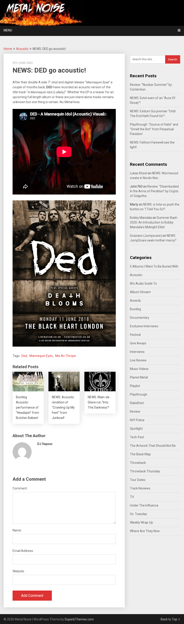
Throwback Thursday (145, 471)
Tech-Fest (137, 437)
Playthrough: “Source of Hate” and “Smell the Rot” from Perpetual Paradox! (154, 129)
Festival (135, 334)
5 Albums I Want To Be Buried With (154, 266)
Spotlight (136, 428)
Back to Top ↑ (170, 619)
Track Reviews (140, 488)
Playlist (135, 386)
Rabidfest (137, 403)
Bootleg (135, 309)
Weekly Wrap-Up (141, 522)
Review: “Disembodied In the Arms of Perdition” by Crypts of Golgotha (154, 191)
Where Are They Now (145, 531)
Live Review (138, 360)
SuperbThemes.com (79, 619)
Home (8, 49)
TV (132, 497)
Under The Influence (144, 505)
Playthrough (138, 394)
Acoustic (22, 49)
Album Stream (140, 292)
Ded (24, 356)
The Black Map (140, 454)
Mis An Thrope (65, 356)
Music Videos (139, 369)
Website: (19, 571)
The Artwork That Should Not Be (153, 445)
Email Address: (23, 551)
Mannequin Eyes (41, 356)
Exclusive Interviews (144, 326)
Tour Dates (137, 480)
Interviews (137, 352)
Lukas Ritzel (138, 173)
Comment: (20, 488)
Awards (135, 300)
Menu (8, 30)
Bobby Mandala (141, 217)
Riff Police (137, 420)
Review (135, 411)
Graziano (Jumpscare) (146, 235)
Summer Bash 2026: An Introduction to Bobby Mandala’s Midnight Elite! (153, 222)
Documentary (139, 317)
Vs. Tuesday (138, 514)
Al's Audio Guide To (143, 283)
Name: (17, 530)
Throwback (138, 463)
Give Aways (138, 343)
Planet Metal (139, 377)
